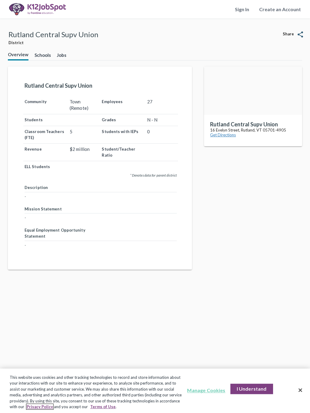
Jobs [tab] (61, 55)
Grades (109, 119)
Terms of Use (103, 406)
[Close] (300, 390)
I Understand (252, 389)
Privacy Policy (40, 406)
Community (36, 101)
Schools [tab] (43, 55)
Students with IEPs (120, 131)
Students (34, 119)
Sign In (242, 9)
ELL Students (37, 166)
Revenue (33, 149)
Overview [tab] (18, 54)
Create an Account (280, 9)
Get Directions (223, 134)
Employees (112, 101)
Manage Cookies (206, 390)
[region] (155, 391)
